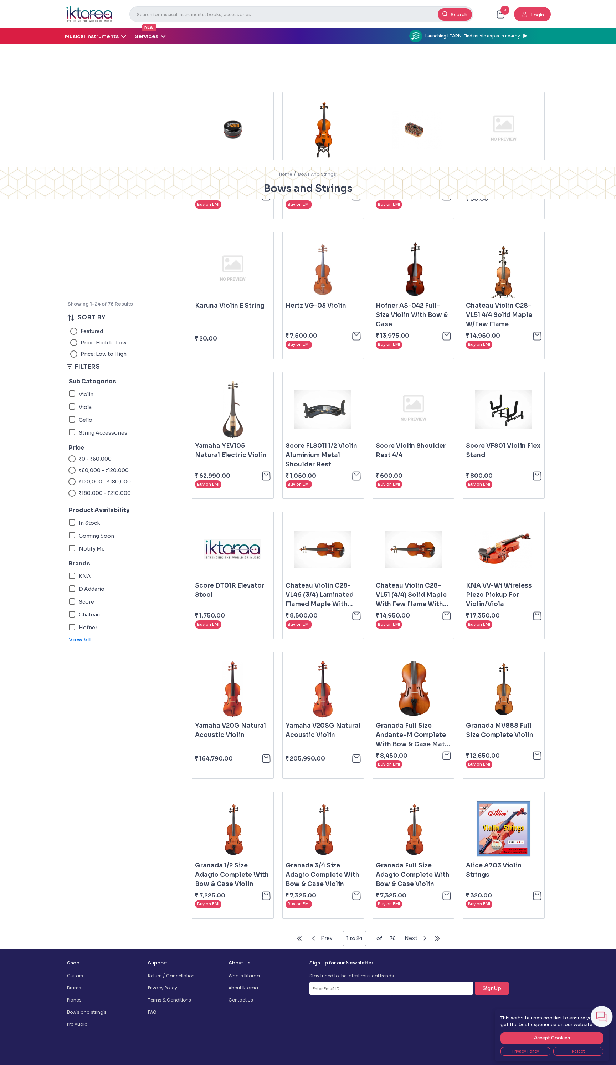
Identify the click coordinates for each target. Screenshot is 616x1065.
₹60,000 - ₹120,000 (104, 470)
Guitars (75, 976)
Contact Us (241, 1000)
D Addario (91, 589)
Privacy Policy (162, 988)
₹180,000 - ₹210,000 (105, 493)
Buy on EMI (208, 204)
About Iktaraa (243, 988)
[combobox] (301, 14)
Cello (85, 420)
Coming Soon (96, 536)
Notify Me (92, 549)
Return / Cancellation (171, 976)
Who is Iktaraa (244, 976)
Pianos (74, 1000)
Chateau (89, 614)
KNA (85, 576)
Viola (85, 407)
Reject (578, 1051)
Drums (74, 988)
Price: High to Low (104, 342)
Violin (86, 394)
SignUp (491, 988)
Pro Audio (77, 1024)
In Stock (89, 523)
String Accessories (103, 433)
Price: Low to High (104, 354)
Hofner (88, 627)
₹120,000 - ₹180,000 (105, 481)
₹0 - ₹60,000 (95, 459)
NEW (149, 27)
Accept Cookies (552, 1037)
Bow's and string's (87, 1012)
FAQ (152, 1012)
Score (86, 602)
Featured (92, 331)
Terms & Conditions (169, 1000)
